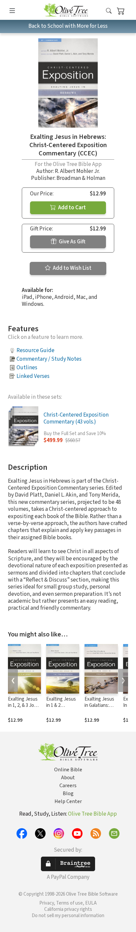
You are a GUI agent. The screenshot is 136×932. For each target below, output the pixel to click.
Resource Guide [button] (35, 350)
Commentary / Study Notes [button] (49, 359)
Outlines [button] (27, 368)
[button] (109, 11)
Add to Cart (71, 208)
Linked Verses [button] (33, 376)
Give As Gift (71, 242)
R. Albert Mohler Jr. (77, 171)
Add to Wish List (71, 268)
